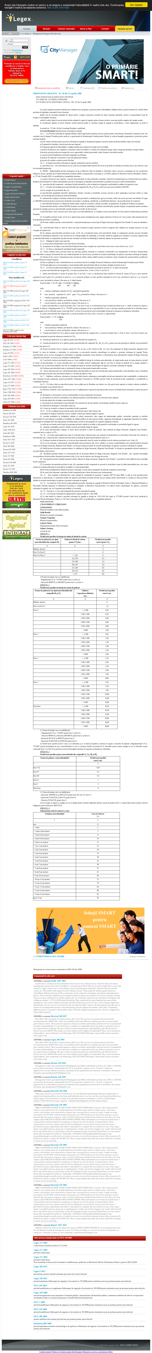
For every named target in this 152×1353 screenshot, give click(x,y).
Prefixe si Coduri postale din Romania (67, 1352)
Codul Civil (10, 200)
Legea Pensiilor (11, 190)
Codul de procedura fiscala (16, 183)
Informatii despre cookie (39, 1346)
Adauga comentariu (137, 956)
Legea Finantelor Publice (15, 194)
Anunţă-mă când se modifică (48, 88)
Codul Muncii (11, 204)
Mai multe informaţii (58, 7)
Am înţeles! (136, 5)
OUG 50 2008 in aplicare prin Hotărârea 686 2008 (13, 331)
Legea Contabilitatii (13, 187)
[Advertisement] (16, 129)
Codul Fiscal (10, 180)
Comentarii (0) (88, 88)
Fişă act (71, 88)
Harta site (12, 1346)
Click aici (18, 52)
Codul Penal (10, 207)
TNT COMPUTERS (128, 1345)
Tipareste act (129, 88)
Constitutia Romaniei (14, 214)
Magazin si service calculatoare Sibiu (98, 1352)
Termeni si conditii (23, 1346)
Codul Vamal (10, 211)
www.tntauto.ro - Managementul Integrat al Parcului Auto (40, 34)
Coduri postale (45, 1352)
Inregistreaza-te (17, 50)
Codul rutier (10, 217)
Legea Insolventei (12, 197)
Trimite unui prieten (109, 88)
